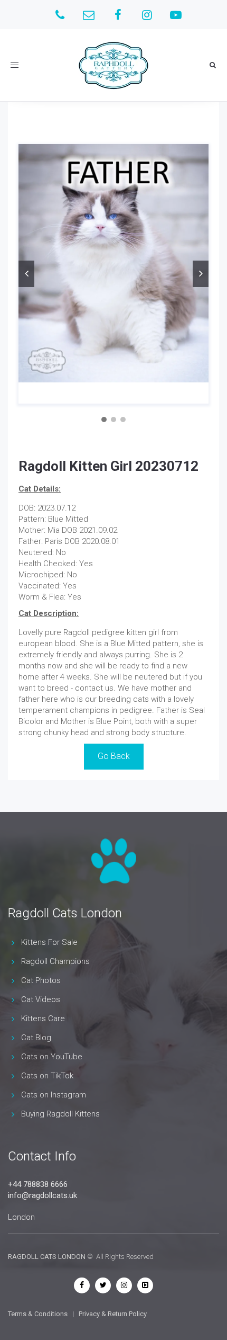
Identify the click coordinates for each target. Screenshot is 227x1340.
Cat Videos (40, 999)
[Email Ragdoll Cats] (89, 14)
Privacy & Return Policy (113, 1314)
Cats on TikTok (47, 1075)
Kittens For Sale (49, 942)
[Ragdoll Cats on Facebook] (118, 14)
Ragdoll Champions (55, 961)
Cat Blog (36, 1037)
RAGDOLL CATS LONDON (47, 1257)
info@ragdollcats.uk (42, 1195)
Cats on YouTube (51, 1056)
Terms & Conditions (38, 1314)
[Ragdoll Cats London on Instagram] (147, 14)
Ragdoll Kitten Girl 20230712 (108, 466)
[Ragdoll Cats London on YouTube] (176, 14)
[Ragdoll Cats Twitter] (103, 1285)
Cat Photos (41, 980)
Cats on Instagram (53, 1095)
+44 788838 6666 (38, 1184)
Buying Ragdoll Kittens (60, 1114)
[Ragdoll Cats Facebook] (82, 1285)
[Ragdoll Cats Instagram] (124, 1285)
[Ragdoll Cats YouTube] (145, 1285)
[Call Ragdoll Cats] (60, 14)
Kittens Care (43, 1018)
